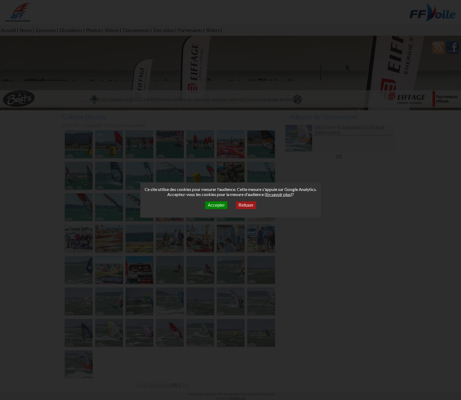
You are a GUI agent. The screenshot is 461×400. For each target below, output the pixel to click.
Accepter (216, 205)
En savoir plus (278, 194)
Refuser (246, 205)
